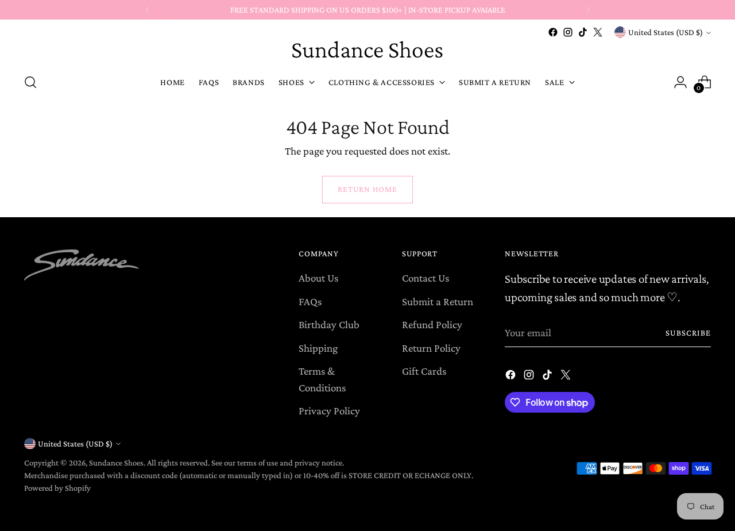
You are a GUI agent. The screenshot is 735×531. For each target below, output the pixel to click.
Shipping (318, 348)
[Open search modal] (30, 82)
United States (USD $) (665, 32)
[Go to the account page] (680, 82)
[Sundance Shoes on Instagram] (568, 32)
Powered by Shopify (57, 487)
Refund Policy (432, 324)
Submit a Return (437, 301)
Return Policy (431, 348)
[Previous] (147, 10)
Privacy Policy (329, 411)
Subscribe (688, 332)
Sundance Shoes (116, 462)
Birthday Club (329, 324)
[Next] (588, 10)
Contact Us (425, 278)
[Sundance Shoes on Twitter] (598, 32)
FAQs (310, 301)
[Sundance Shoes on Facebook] (553, 32)
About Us (318, 278)
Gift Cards (424, 371)
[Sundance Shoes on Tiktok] (583, 32)
